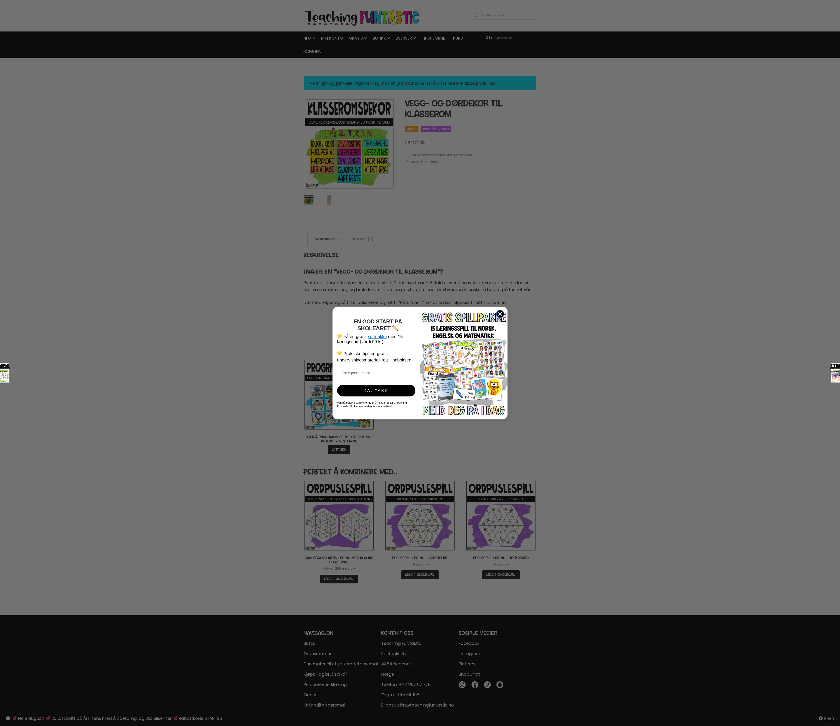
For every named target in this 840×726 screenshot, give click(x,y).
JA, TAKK (376, 390)
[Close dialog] (500, 314)
